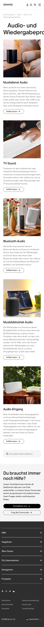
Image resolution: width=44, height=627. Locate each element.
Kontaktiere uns (20, 506)
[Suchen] (31, 5)
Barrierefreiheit (7, 604)
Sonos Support (9, 15)
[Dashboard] (8, 5)
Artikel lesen (11, 111)
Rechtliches (6, 600)
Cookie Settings (28, 608)
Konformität (26, 604)
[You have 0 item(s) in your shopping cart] (35, 5)
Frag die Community (20, 512)
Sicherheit (5, 608)
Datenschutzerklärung (30, 600)
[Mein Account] (27, 5)
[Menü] (39, 5)
